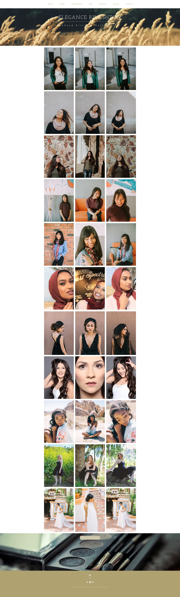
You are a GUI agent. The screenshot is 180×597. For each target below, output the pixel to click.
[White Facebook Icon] (87, 582)
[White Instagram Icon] (90, 582)
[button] (59, 68)
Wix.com (105, 587)
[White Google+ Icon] (93, 582)
